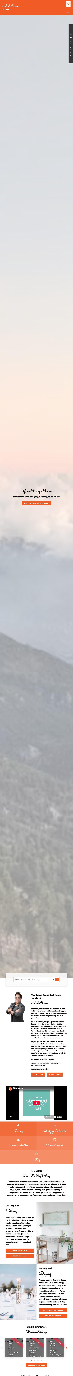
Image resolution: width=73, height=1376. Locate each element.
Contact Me (68, 4)
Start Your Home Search (53, 1310)
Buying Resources (53, 1316)
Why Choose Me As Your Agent (36, 503)
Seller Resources (20, 1256)
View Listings (54, 1074)
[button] (68, 4)
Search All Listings (36, 1365)
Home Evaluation (20, 1250)
